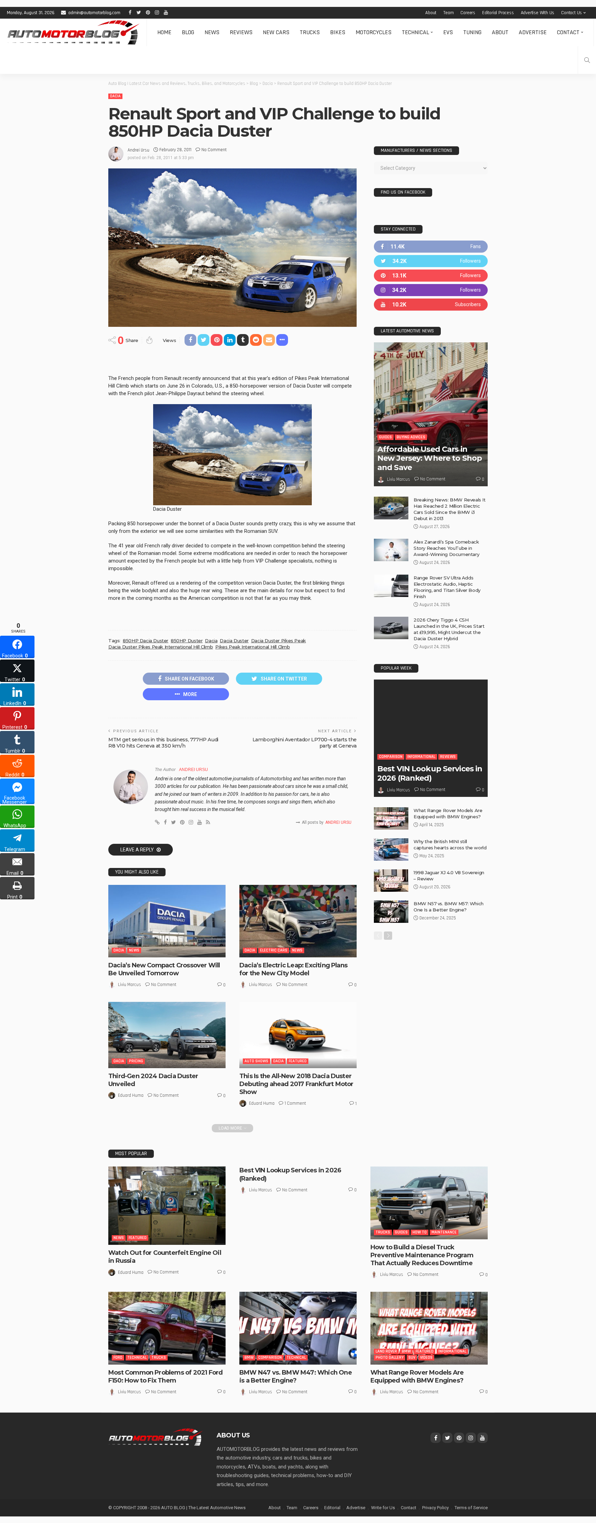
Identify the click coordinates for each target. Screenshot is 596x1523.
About (430, 13)
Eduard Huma (130, 1095)
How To (420, 1232)
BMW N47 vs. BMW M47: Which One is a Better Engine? (295, 1376)
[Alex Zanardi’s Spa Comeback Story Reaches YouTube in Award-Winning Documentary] (391, 550)
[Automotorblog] (73, 32)
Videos (426, 1357)
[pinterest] (431, 276)
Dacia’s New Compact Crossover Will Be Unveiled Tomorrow (164, 969)
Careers (467, 13)
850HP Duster (186, 640)
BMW (249, 1357)
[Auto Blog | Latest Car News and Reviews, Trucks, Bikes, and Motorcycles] (155, 1437)
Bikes (337, 32)
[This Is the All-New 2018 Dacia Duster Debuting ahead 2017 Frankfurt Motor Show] (298, 1035)
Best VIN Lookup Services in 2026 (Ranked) (429, 773)
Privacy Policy (435, 1507)
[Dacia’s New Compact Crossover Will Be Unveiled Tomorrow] (167, 921)
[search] (587, 60)
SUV (411, 1357)
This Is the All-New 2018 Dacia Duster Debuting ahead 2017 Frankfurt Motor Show (296, 1084)
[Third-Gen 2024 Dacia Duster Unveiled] (167, 1035)
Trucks (310, 32)
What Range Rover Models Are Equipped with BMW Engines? (417, 1376)
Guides (385, 437)
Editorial (332, 1507)
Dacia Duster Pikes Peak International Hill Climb (160, 647)
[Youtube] (431, 305)
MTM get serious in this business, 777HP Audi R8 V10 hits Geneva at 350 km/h (163, 742)
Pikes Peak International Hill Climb (252, 647)
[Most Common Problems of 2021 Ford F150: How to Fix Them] (167, 1328)
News (212, 32)
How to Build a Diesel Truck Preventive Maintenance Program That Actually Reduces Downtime (421, 1255)
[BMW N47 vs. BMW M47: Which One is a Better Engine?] (298, 1328)
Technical (415, 32)
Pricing (136, 1061)
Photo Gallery (390, 1357)
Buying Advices (411, 437)
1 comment (295, 1103)
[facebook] (431, 247)
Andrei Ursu (138, 150)
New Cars (276, 32)
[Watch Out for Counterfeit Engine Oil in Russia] (167, 1205)
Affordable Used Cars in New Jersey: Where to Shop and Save (429, 458)
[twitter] (431, 261)
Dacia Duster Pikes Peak (278, 640)
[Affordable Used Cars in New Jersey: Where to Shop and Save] (431, 414)
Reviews (241, 32)
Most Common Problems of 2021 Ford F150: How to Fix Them (165, 1376)
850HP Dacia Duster (145, 640)
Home (164, 32)
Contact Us (571, 13)
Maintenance (444, 1232)
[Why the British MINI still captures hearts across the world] (391, 849)
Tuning (472, 32)
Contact (568, 32)
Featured (298, 1061)
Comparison (391, 756)
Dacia (115, 96)
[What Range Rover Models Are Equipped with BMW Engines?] (391, 818)
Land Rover (386, 1351)
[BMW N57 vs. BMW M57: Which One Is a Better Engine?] (391, 911)
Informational (421, 756)
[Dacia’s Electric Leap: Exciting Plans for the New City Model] (298, 921)
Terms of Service (471, 1507)
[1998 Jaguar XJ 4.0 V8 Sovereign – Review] (391, 880)
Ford (117, 1357)
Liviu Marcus (129, 984)
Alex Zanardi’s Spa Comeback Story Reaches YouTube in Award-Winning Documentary (446, 548)
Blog (188, 32)
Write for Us (383, 1507)
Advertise (533, 32)
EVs (448, 32)
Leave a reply (137, 849)
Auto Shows (256, 1061)
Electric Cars (273, 950)
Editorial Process (498, 13)
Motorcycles (373, 32)
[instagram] (431, 290)
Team (448, 13)
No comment (214, 150)
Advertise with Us (538, 13)
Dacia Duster (234, 640)
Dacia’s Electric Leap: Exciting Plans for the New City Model (293, 969)
